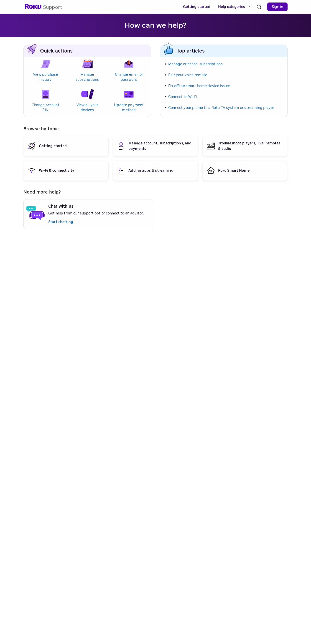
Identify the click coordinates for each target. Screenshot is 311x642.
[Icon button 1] (259, 7)
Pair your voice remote (187, 75)
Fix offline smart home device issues (199, 86)
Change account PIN (45, 107)
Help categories (231, 7)
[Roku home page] (33, 8)
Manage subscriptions (87, 77)
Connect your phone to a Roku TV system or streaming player (221, 108)
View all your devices (87, 107)
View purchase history (45, 77)
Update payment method (129, 107)
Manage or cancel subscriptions (195, 64)
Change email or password (129, 77)
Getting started (196, 7)
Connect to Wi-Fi (182, 97)
